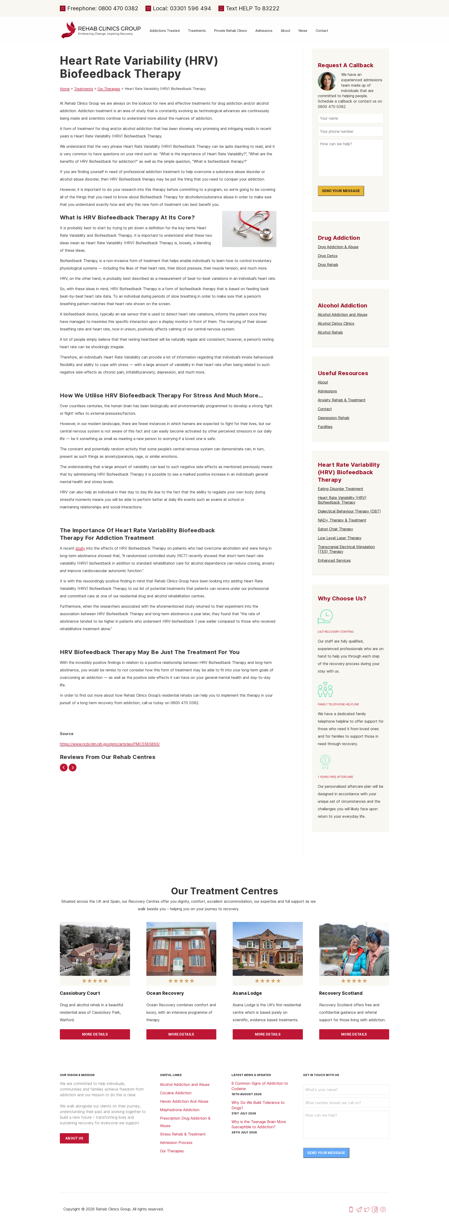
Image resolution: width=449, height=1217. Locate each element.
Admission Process (176, 1142)
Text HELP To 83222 (252, 8)
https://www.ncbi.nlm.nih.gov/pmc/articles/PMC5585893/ (110, 744)
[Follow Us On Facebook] (375, 1209)
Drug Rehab (328, 264)
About (285, 31)
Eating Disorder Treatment (340, 488)
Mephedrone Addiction (179, 1109)
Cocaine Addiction (176, 1093)
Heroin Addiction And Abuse (184, 1101)
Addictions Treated (165, 31)
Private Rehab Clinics (230, 31)
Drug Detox (328, 255)
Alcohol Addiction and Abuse (342, 314)
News (303, 31)
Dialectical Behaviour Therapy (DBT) (349, 511)
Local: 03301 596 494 (182, 8)
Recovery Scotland (341, 993)
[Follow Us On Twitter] (367, 1209)
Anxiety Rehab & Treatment (342, 400)
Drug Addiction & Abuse (338, 246)
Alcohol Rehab (330, 332)
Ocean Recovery (165, 993)
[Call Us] (351, 1209)
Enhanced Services (334, 560)
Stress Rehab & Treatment (183, 1134)
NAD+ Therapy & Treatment (342, 520)
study (80, 548)
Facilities (325, 426)
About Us (74, 1138)
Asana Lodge (247, 993)
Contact (322, 31)
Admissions (263, 31)
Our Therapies (109, 88)
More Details (95, 1034)
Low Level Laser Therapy (340, 538)
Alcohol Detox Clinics (336, 323)
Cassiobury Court (80, 993)
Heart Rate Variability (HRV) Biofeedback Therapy (342, 500)
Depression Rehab (333, 417)
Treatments (197, 31)
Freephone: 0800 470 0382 (102, 8)
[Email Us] (359, 1209)
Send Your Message (341, 191)
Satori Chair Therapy (335, 529)
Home (65, 88)
